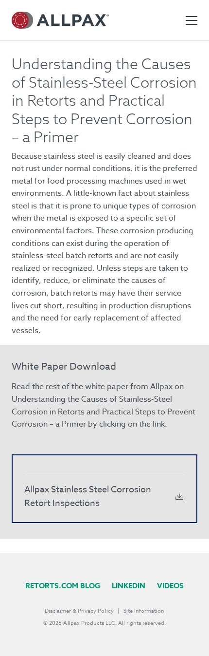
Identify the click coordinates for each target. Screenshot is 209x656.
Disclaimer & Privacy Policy (79, 611)
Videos (170, 586)
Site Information (143, 611)
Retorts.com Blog (62, 586)
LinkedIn (128, 586)
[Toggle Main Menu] (191, 20)
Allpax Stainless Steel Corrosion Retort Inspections (87, 496)
